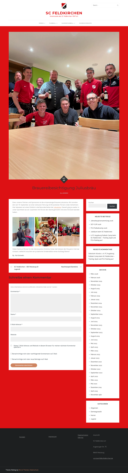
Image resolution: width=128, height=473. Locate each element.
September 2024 (96, 314)
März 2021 (94, 380)
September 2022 (96, 373)
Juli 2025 (94, 292)
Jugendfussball (68, 23)
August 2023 (95, 336)
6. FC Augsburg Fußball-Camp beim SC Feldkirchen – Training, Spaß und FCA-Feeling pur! (103, 237)
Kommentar (15, 291)
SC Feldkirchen (64, 13)
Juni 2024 (94, 321)
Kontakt (22, 437)
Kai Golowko (19, 255)
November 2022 (96, 365)
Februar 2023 (95, 354)
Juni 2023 (94, 340)
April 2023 (94, 347)
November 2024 (96, 307)
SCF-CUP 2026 (96, 224)
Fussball (52, 23)
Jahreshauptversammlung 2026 (102, 221)
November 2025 (96, 281)
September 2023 (96, 332)
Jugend (93, 419)
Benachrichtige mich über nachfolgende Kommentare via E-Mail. (34, 354)
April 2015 (94, 391)
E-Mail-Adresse (16, 324)
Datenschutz (34, 470)
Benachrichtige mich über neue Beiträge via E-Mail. (30, 359)
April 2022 (94, 376)
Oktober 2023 (95, 329)
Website (13, 335)
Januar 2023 (95, 358)
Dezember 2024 (96, 303)
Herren (93, 415)
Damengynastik (96, 412)
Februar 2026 (95, 277)
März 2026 (94, 274)
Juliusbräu (57, 207)
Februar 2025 (95, 296)
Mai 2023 (94, 343)
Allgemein (64, 193)
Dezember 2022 (96, 362)
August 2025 (95, 288)
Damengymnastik (85, 23)
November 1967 (96, 395)
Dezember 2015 (96, 387)
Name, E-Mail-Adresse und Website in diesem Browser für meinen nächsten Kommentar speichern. (45, 346)
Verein (41, 23)
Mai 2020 (94, 384)
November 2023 (96, 325)
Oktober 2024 (95, 310)
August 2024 (95, 318)
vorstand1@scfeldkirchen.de (103, 458)
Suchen (91, 202)
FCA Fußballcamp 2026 (99, 228)
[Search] (118, 5)
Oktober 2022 (95, 369)
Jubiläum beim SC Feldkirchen (101, 232)
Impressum (53, 437)
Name (13, 314)
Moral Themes (24, 470)
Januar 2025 (95, 299)
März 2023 (94, 351)
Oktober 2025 (95, 285)
